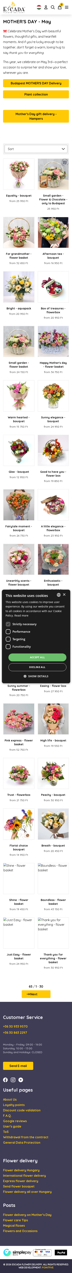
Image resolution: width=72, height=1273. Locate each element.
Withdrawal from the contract (25, 1137)
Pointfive (48, 1267)
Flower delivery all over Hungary (27, 1192)
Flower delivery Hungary (21, 1170)
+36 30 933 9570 (15, 1026)
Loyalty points (14, 1105)
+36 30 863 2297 (15, 1033)
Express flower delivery (20, 1181)
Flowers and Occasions (20, 1231)
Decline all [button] (37, 667)
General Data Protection (21, 1142)
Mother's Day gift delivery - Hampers (36, 116)
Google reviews (15, 1121)
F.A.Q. (7, 1116)
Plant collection (36, 94)
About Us (10, 1099)
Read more (21, 615)
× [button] (64, 594)
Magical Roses (14, 1225)
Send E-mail (18, 1066)
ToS (6, 1132)
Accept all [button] (37, 657)
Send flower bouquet (19, 1186)
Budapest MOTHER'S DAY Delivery (36, 83)
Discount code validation (22, 1110)
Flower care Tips (15, 1220)
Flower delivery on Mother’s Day (27, 1215)
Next (33, 994)
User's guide (12, 1126)
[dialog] (36, 636)
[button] (36, 676)
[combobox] (59, 595)
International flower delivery (24, 1175)
